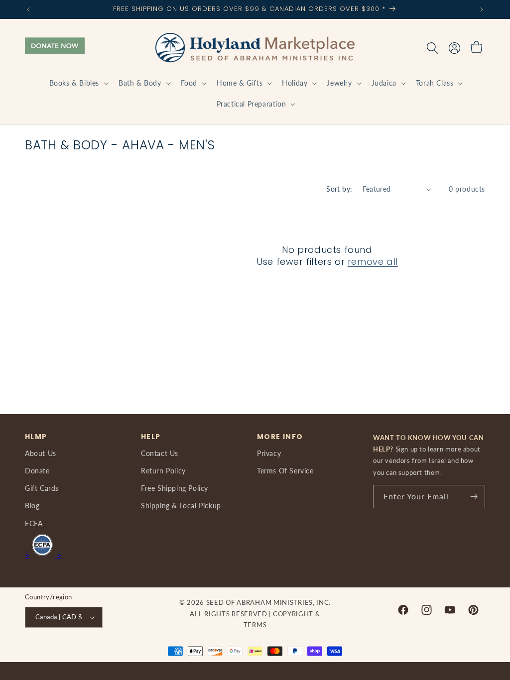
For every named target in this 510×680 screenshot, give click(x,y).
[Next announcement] (482, 9)
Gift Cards (42, 488)
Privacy (269, 453)
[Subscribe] (474, 496)
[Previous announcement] (28, 9)
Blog (32, 505)
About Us (40, 453)
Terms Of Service (285, 470)
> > (43, 555)
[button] (78, 83)
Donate (37, 470)
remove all (373, 261)
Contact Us (159, 453)
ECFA (33, 523)
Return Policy (163, 470)
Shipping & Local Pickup (181, 505)
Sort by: (339, 189)
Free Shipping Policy (174, 488)
